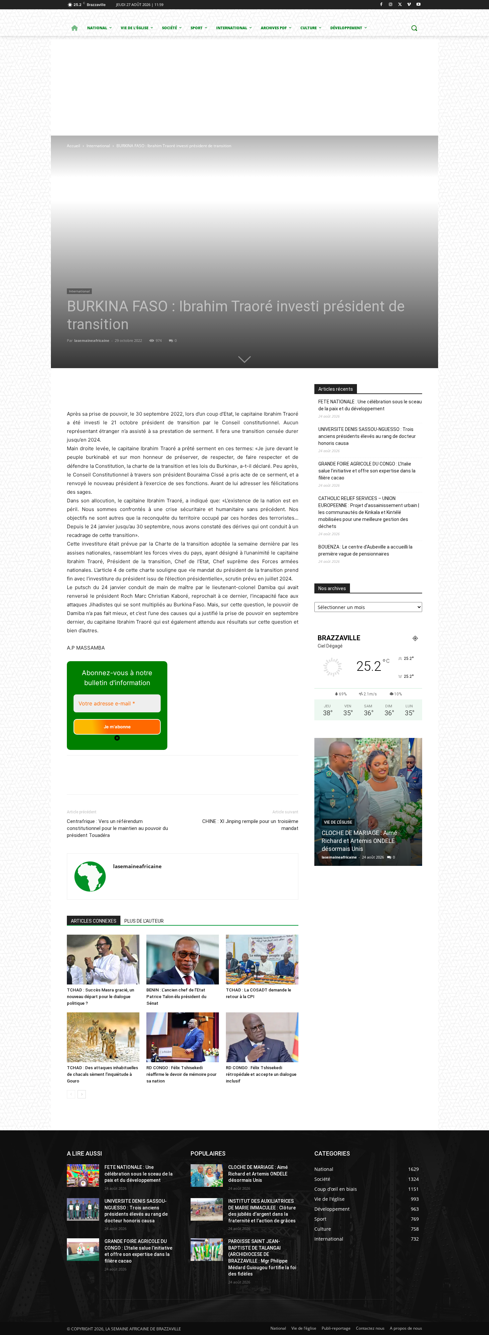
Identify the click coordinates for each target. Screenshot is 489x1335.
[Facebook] (381, 5)
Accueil (73, 146)
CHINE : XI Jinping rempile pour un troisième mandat (250, 824)
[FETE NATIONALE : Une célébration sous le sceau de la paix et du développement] (83, 1175)
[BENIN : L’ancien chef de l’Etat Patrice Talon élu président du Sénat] (182, 959)
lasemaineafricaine (91, 340)
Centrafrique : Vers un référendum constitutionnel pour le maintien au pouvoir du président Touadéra (117, 828)
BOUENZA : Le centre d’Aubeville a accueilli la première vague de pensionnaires (365, 550)
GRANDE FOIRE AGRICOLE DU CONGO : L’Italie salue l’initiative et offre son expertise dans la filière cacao (366, 470)
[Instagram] (391, 5)
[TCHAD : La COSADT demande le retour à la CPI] (262, 959)
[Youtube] (418, 5)
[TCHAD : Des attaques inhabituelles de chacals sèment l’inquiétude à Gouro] (103, 1037)
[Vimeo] (409, 5)
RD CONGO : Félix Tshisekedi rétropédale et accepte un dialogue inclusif (261, 1074)
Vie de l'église (338, 822)
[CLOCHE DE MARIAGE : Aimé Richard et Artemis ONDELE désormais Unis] (368, 802)
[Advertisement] (244, 85)
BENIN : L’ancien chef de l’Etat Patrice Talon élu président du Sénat (176, 996)
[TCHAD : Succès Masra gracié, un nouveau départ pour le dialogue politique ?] (103, 959)
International (98, 146)
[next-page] (82, 1094)
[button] (414, 28)
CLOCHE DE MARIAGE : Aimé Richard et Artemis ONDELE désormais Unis (359, 840)
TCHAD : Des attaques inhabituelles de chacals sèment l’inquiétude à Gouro (102, 1074)
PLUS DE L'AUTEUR (144, 921)
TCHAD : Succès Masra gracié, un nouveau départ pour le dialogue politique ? (100, 996)
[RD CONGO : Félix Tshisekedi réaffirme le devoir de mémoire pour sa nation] (182, 1037)
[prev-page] (71, 1094)
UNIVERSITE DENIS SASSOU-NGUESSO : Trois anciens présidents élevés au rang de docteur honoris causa (367, 436)
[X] (400, 5)
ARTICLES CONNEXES (93, 921)
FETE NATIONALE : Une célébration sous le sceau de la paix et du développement (370, 405)
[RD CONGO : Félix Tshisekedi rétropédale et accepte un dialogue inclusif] (262, 1037)
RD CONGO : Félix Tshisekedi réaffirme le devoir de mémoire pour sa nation (181, 1074)
